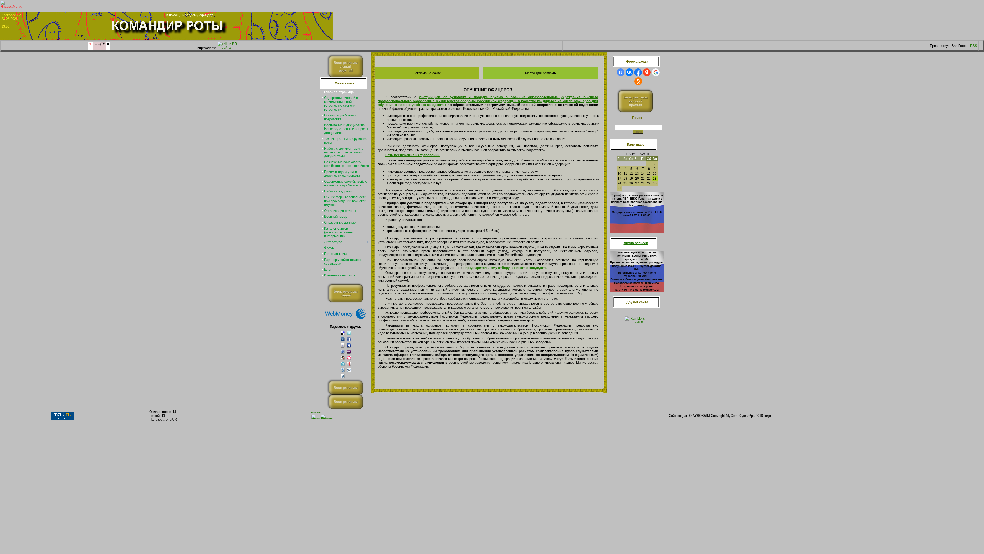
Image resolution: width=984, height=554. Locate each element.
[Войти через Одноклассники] (638, 81)
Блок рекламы (346, 388)
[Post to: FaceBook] (349, 339)
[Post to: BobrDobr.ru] (343, 358)
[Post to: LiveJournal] (349, 370)
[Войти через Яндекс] (647, 72)
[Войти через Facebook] (638, 72)
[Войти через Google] (656, 72)
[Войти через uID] (620, 72)
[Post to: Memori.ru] (349, 358)
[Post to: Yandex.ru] (349, 364)
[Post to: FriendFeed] (343, 351)
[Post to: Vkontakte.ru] (343, 376)
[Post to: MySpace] (349, 345)
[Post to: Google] (343, 345)
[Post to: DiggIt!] (343, 339)
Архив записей (636, 243)
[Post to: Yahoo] (349, 351)
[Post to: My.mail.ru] (343, 370)
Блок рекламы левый (346, 293)
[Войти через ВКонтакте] (629, 72)
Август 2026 (637, 154)
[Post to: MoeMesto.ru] (343, 364)
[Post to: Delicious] (343, 333)
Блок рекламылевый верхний (346, 66)
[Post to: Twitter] (349, 333)
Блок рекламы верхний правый (635, 101)
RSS (973, 46)
